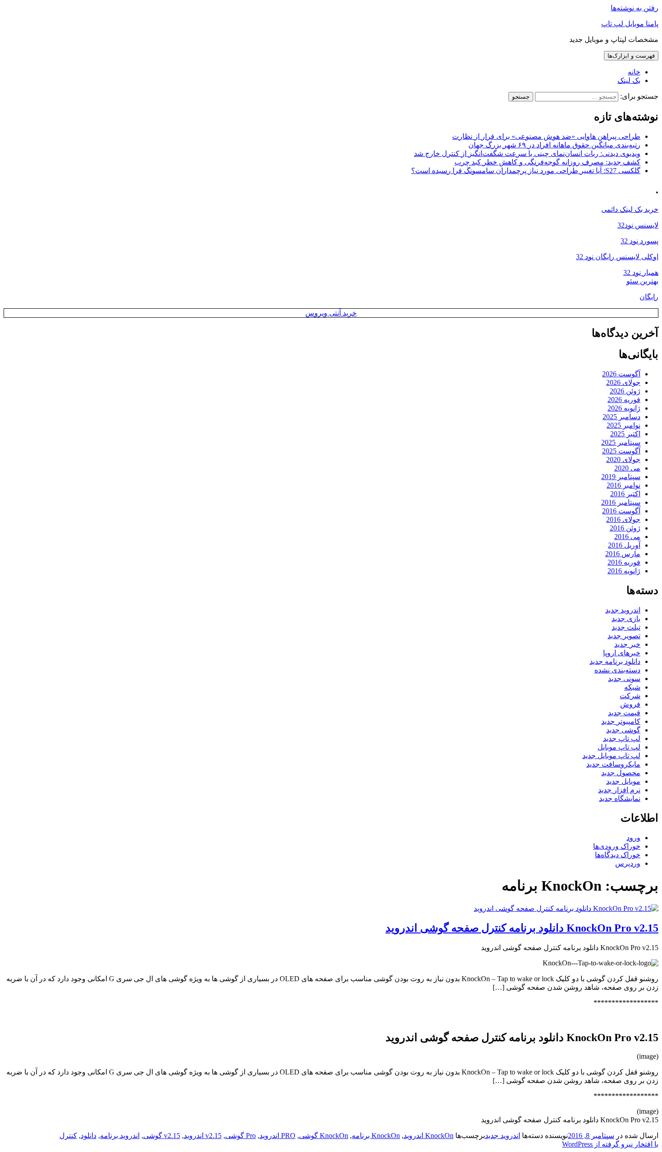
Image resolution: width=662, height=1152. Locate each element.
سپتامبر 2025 (620, 442)
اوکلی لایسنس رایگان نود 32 (617, 257)
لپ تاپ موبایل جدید (611, 755)
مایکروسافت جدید (613, 764)
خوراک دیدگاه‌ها (617, 855)
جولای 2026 (623, 382)
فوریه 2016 (624, 562)
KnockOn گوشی (323, 1135)
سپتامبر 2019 (620, 476)
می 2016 (627, 536)
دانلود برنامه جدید (614, 661)
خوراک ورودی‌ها (616, 846)
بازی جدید (626, 618)
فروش (630, 704)
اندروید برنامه (120, 1135)
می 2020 (627, 468)
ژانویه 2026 (624, 408)
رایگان (648, 297)
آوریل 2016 (624, 545)
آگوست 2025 (621, 451)
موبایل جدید (623, 781)
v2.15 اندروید (203, 1135)
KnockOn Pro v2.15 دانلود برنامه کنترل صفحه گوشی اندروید (521, 928)
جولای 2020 (623, 459)
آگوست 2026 (621, 374)
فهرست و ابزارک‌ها (631, 55)
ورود (633, 837)
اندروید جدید (622, 610)
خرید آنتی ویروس (331, 313)
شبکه (632, 687)
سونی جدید (624, 678)
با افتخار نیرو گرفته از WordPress (610, 1144)
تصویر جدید (624, 636)
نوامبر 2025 (623, 425)
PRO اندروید (277, 1135)
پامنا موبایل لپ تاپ (629, 23)
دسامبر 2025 (621, 417)
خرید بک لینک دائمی (629, 209)
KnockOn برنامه (376, 1135)
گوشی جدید (623, 730)
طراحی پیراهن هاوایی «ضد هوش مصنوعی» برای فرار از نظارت (546, 136)
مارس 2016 (622, 554)
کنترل (68, 1135)
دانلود (88, 1135)
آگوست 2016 (621, 511)
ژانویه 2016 (624, 571)
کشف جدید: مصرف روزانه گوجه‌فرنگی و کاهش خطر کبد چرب (547, 162)
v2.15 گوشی (161, 1135)
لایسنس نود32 (637, 225)
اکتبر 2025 (625, 434)
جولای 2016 (623, 519)
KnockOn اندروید (428, 1135)
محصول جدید (620, 773)
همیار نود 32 (640, 272)
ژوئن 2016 (625, 528)
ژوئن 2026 (625, 391)
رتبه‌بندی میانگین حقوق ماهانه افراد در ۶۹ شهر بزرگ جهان (554, 145)
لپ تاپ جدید (621, 738)
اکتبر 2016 (625, 494)
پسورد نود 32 (639, 241)
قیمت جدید (624, 713)
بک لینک (628, 80)
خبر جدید (627, 644)
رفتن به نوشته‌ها (634, 8)
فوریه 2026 (624, 399)
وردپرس (627, 863)
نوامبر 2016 (623, 485)
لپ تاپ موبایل (619, 747)
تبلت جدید (626, 627)
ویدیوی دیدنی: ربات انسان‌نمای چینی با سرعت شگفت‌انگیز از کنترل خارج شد (527, 153)
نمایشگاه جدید (619, 798)
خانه (634, 72)
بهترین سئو (642, 281)
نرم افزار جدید (619, 790)
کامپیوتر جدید (620, 721)
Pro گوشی (240, 1135)
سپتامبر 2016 (620, 502)
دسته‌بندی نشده (617, 670)
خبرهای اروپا (621, 653)
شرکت (630, 695)
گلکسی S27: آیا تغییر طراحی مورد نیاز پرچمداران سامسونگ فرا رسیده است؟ (525, 170)
